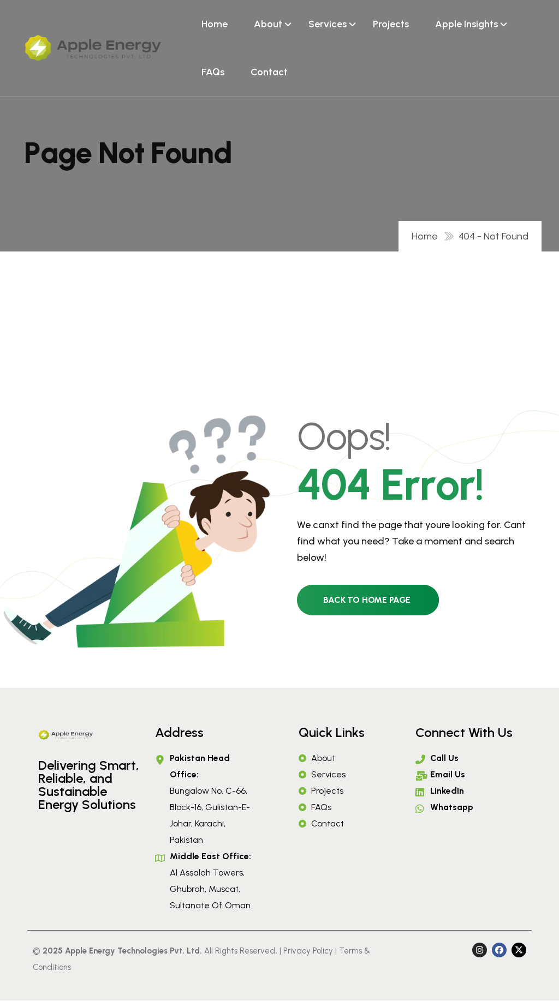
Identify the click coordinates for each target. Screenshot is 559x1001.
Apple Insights (466, 24)
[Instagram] (479, 950)
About (268, 24)
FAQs (212, 72)
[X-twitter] (519, 950)
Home (214, 24)
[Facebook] (499, 950)
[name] (93, 48)
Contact (269, 72)
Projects (391, 24)
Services (327, 24)
